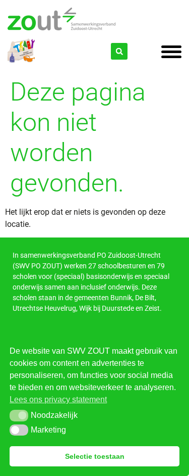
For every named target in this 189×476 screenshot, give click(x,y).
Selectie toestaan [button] (94, 456)
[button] (19, 415)
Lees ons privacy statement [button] (58, 399)
